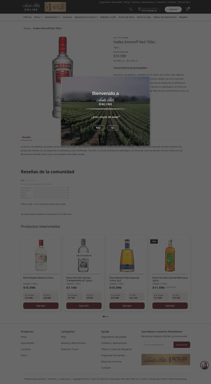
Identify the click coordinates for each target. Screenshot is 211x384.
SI (112, 127)
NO (98, 127)
